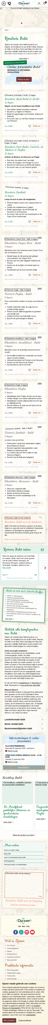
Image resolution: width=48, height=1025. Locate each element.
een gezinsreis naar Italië (30, 685)
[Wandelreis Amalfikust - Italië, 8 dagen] (24, 338)
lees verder (6, 568)
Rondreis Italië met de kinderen (23, 522)
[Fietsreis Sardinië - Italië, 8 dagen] (24, 428)
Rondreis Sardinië (20, 195)
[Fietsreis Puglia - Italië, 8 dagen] (24, 290)
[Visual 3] (26, 23)
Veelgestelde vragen (14, 973)
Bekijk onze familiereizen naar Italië (17, 539)
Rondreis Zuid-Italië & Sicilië (22, 102)
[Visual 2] (24, 23)
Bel (20, 926)
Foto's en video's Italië (11, 850)
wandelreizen (24, 683)
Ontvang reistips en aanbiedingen (15, 864)
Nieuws (9, 951)
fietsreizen (36, 683)
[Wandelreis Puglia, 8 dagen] (24, 385)
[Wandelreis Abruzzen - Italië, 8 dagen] (24, 477)
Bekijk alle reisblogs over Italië (23, 835)
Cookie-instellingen (25, 1020)
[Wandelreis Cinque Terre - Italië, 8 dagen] (24, 239)
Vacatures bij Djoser (14, 957)
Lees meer (23, 58)
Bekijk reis (36, 126)
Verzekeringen (12, 979)
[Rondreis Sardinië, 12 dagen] (24, 188)
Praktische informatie (19, 965)
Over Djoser (11, 945)
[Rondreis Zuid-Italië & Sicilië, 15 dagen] (24, 95)
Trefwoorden (11, 976)
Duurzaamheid (12, 960)
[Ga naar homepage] (24, 3)
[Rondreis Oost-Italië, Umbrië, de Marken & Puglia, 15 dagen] (24, 142)
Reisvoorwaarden (13, 970)
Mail (23, 926)
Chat (27, 926)
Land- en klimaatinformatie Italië (15, 857)
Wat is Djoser (15, 941)
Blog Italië (7, 854)
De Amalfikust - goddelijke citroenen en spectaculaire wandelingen (16, 811)
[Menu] (4, 3)
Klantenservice (12, 954)
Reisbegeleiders (9, 861)
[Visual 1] (22, 23)
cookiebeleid (30, 1015)
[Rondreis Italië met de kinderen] (24, 518)
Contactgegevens (13, 948)
